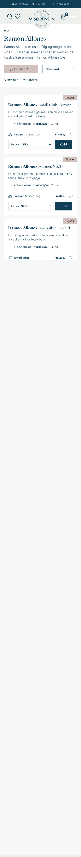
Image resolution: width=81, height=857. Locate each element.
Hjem (7, 30)
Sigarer (70, 97)
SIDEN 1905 (40, 4)
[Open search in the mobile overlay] (8, 16)
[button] (71, 135)
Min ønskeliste (19, 16)
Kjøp (64, 144)
